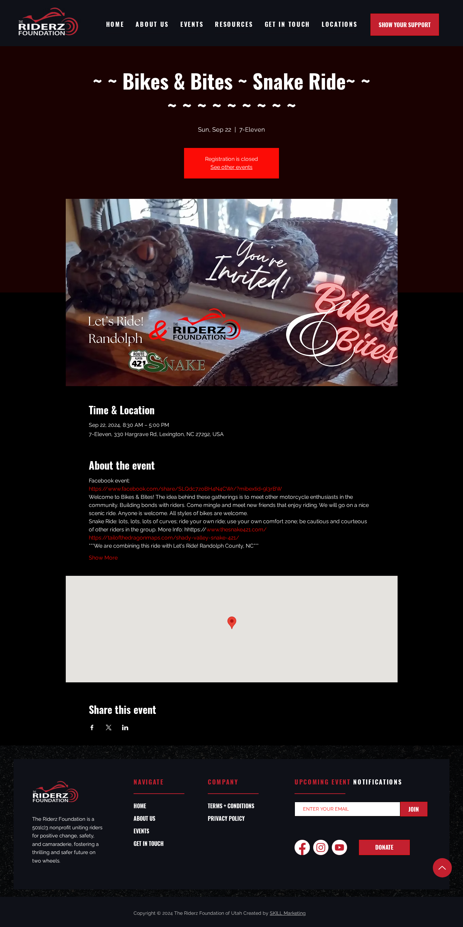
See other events (231, 167)
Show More (103, 557)
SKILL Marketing (288, 913)
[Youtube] (339, 847)
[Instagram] (320, 847)
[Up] (442, 867)
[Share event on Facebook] (92, 727)
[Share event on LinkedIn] (125, 727)
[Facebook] (302, 847)
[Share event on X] (108, 727)
